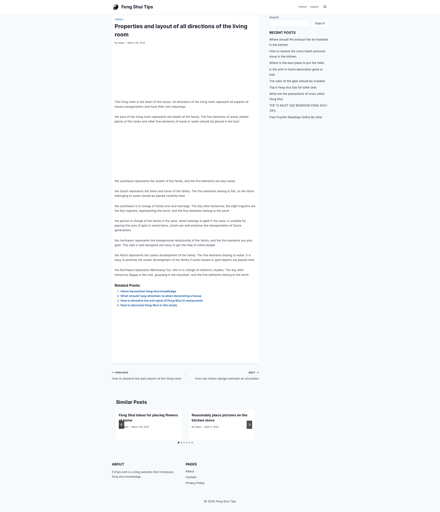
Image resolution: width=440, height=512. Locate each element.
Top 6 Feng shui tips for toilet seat (292, 87)
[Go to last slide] (121, 425)
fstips (121, 42)
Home (302, 6)
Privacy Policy (195, 483)
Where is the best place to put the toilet (296, 63)
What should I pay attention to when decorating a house (160, 296)
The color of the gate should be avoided (297, 81)
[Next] (249, 425)
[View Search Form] (325, 7)
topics (314, 6)
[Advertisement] (185, 74)
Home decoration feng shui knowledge (148, 291)
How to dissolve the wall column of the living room (146, 375)
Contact (191, 477)
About (190, 471)
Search (274, 17)
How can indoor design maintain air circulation (227, 375)
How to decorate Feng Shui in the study (148, 305)
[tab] (178, 442)
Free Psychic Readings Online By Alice (295, 117)
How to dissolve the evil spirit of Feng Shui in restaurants (161, 300)
